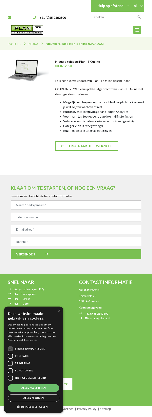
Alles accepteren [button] (33, 388)
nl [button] (135, 6)
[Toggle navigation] (137, 30)
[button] (33, 406)
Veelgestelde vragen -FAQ (29, 289)
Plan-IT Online (22, 298)
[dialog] (33, 360)
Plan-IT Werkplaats (25, 294)
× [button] (58, 310)
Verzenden (25, 254)
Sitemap (105, 408)
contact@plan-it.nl (98, 318)
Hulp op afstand (111, 6)
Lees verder (31, 340)
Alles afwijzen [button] (33, 398)
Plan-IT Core (21, 303)
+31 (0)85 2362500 (96, 313)
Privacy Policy (86, 408)
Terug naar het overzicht (90, 146)
